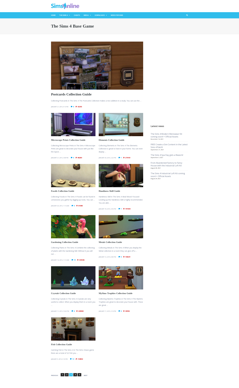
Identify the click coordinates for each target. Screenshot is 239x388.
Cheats (77, 15)
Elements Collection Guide (111, 140)
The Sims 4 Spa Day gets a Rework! (167, 155)
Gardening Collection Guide (64, 242)
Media (86, 15)
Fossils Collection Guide (62, 191)
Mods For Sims (117, 15)
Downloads (100, 15)
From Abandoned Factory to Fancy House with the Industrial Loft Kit (166, 164)
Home (53, 15)
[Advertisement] (169, 79)
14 (73, 359)
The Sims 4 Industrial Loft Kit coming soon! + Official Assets (168, 174)
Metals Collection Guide (110, 242)
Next (86, 375)
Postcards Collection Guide (71, 94)
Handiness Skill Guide (109, 191)
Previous (54, 375)
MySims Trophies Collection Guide (115, 293)
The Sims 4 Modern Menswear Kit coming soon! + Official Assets (166, 135)
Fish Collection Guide (61, 344)
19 (75, 260)
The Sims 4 (63, 15)
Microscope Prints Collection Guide (68, 140)
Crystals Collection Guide (63, 293)
